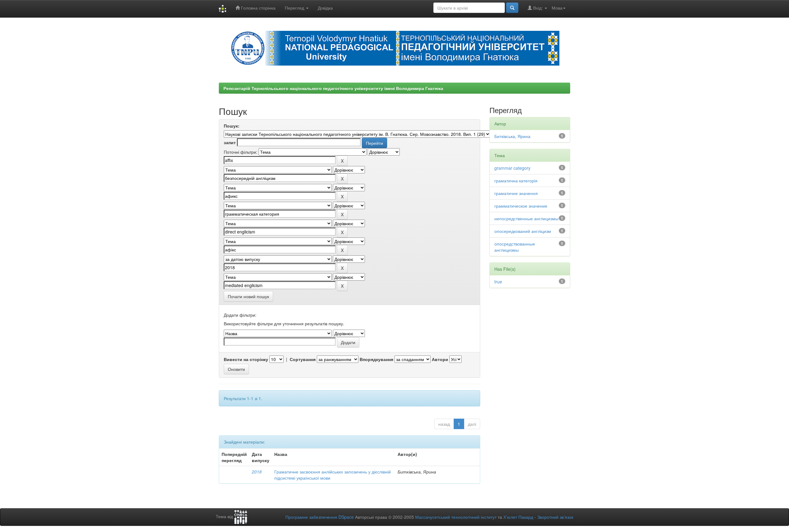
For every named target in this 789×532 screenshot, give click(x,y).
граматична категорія (516, 180)
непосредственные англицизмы (526, 218)
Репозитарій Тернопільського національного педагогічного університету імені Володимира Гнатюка (333, 88)
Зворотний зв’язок (555, 517)
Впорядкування (376, 359)
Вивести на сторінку (246, 359)
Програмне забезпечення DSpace (319, 517)
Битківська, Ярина (512, 136)
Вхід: (538, 8)
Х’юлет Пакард (518, 517)
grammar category (512, 168)
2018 (257, 472)
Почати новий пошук (248, 296)
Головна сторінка (258, 8)
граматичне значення (516, 193)
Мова (557, 8)
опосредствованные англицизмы (514, 247)
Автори (440, 359)
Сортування (303, 359)
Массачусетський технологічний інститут (456, 517)
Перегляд (295, 8)
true (498, 281)
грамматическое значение (520, 206)
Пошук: (231, 126)
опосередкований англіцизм (522, 231)
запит (230, 142)
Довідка (325, 8)
